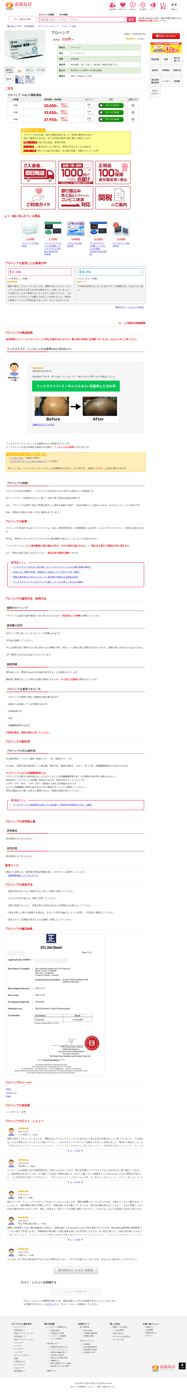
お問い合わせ (118, 1333)
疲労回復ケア (19, 1371)
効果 (166, 59)
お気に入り (123, 9)
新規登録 (113, 9)
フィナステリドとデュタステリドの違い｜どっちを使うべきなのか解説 (48, 582)
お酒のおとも (19, 1362)
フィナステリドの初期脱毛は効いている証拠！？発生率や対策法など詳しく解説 (52, 805)
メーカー (166, 81)
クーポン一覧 (118, 1340)
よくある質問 (118, 1330)
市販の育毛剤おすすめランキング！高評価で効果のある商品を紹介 (46, 577)
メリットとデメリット (59, 1349)
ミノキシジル (16, 458)
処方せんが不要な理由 (59, 1358)
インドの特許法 (57, 1339)
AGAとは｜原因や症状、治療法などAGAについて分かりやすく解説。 (47, 572)
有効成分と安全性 (57, 1333)
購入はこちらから (166, 36)
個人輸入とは (52, 1343)
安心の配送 (88, 1330)
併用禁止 (166, 70)
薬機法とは (55, 1360)
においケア (18, 1368)
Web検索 (63, 15)
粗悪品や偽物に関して (59, 1352)
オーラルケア (19, 1365)
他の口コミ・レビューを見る (129, 307)
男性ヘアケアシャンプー (24, 1333)
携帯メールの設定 (120, 1327)
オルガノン (11, 1093)
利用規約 (87, 1344)
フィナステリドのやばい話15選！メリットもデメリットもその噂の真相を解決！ (52, 567)
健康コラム (51, 1371)
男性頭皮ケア (19, 1330)
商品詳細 (155, 59)
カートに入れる (112, 105)
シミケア (17, 1346)
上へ (182, 1368)
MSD (8, 1089)
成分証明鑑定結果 (155, 81)
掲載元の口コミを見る (44, 425)
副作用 (155, 70)
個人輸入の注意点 (57, 1355)
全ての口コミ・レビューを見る (75, 1270)
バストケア (18, 1352)
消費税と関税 (89, 1336)
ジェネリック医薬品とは (57, 1327)
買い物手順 (84, 1327)
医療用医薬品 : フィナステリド (23, 875)
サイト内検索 (48, 15)
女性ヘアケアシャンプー (24, 1340)
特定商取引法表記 (90, 1349)
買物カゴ (170, 6)
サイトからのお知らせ (122, 1336)
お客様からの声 (89, 1352)
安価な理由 (55, 1330)
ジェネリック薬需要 (58, 1336)
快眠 (16, 1358)
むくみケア (18, 1349)
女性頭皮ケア (19, 1336)
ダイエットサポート (22, 1355)
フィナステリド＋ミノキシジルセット (28, 461)
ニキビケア (18, 1343)
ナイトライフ (19, 1327)
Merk (8, 1096)
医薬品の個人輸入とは (59, 1347)
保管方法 (177, 70)
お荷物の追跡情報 (90, 1333)
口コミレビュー (155, 92)
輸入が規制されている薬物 (61, 1363)
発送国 (177, 81)
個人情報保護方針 (90, 1347)
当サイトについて (87, 1341)
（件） (141, 39)
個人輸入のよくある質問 (60, 1366)
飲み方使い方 (177, 59)
